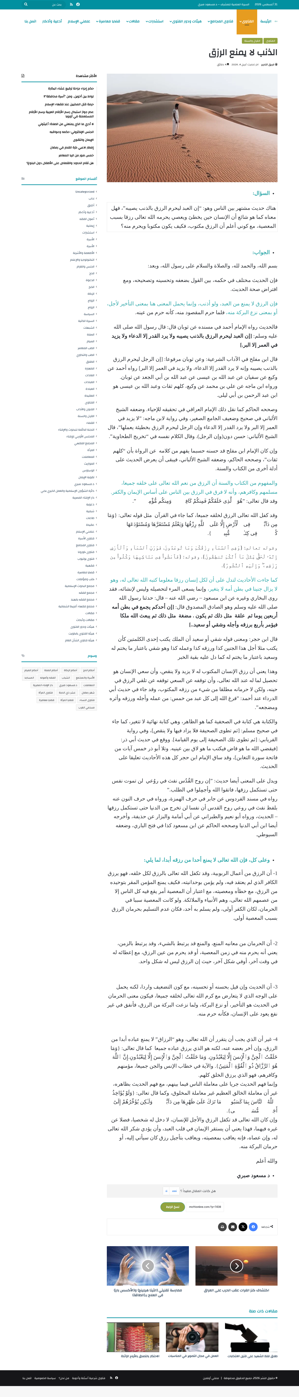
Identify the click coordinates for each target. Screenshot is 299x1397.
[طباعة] (222, 1226)
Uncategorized (85, 191)
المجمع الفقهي (84, 443)
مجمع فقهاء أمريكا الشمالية (76, 606)
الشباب (66, 677)
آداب (91, 198)
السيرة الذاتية (86, 321)
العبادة (90, 389)
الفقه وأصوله (48, 677)
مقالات (134, 21)
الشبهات (88, 327)
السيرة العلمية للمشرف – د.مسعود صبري (223, 4)
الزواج (91, 300)
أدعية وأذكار (52, 21)
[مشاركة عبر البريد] (232, 1226)
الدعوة (90, 280)
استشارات (156, 21)
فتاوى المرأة (46, 692)
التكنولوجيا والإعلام (82, 259)
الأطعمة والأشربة (83, 253)
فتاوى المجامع (221, 21)
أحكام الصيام (31, 670)
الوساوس (88, 470)
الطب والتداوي (85, 355)
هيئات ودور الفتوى (187, 21)
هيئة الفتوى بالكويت (81, 633)
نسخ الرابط (172, 1207)
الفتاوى (248, 21)
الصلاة (90, 334)
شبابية (90, 511)
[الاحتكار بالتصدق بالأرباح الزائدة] (133, 1337)
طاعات (90, 518)
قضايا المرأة (67, 700)
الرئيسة (265, 21)
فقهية (89, 565)
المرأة (90, 450)
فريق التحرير (267, 64)
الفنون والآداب (85, 409)
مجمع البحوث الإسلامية (79, 586)
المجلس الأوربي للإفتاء (80, 436)
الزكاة (91, 293)
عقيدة (90, 524)
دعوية (90, 504)
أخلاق (90, 205)
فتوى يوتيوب (85, 558)
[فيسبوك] (253, 1226)
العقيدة (89, 395)
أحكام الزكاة (70, 670)
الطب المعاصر (86, 348)
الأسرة (90, 239)
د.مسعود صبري (84, 484)
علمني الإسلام (79, 21)
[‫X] (243, 1226)
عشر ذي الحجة (67, 692)
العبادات (89, 382)
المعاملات (88, 456)
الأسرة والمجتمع (85, 677)
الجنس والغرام (85, 266)
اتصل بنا (30, 21)
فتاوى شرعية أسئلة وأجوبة (88, 1378)
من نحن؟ (64, 1378)
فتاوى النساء (87, 700)
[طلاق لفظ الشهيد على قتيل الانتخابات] (251, 1337)
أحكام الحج (89, 670)
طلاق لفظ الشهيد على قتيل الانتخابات (253, 1356)
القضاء (90, 423)
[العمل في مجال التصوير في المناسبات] (192, 1337)
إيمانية (90, 225)
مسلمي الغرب (86, 707)
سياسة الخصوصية (45, 1378)
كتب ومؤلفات (85, 579)
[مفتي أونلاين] (276, 21)
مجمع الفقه (86, 592)
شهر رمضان (88, 692)
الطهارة (89, 368)
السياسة (89, 314)
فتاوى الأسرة (86, 538)
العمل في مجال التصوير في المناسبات (193, 1356)
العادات (89, 375)
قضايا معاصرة (109, 21)
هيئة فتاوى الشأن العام (79, 640)
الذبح (91, 287)
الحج (91, 273)
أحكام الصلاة (51, 670)
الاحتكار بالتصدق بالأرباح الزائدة (140, 1356)
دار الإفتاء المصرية (83, 497)
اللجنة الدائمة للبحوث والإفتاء (76, 429)
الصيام (90, 341)
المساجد (29, 677)
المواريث (89, 463)
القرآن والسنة (252, 40)
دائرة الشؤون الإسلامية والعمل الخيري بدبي (67, 490)
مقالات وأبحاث (85, 620)
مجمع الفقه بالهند (82, 599)
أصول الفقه (86, 219)
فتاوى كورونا (86, 552)
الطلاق (90, 361)
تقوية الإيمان (86, 477)
